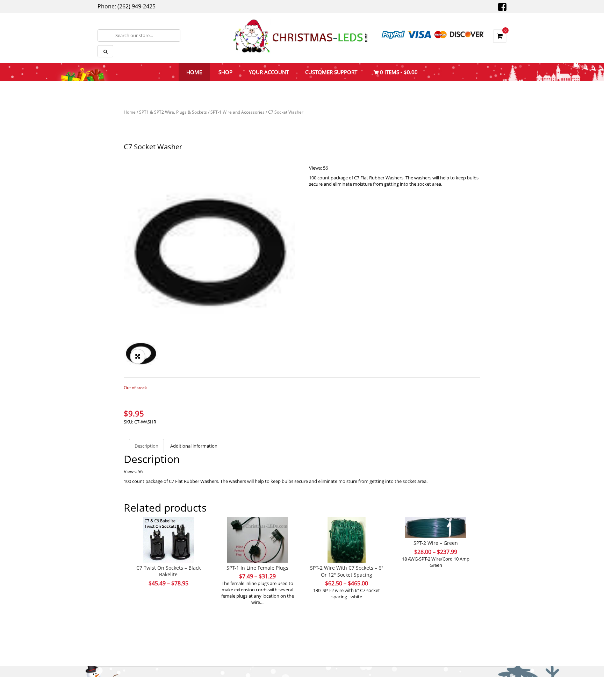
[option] (209, 250)
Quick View (168, 526)
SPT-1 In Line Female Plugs (257, 567)
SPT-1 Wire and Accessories (237, 112)
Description (146, 446)
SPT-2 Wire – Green (436, 543)
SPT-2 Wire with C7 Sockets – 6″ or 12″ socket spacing (346, 571)
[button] (138, 356)
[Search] (105, 51)
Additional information (193, 446)
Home (130, 112)
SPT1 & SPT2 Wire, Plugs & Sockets (173, 112)
